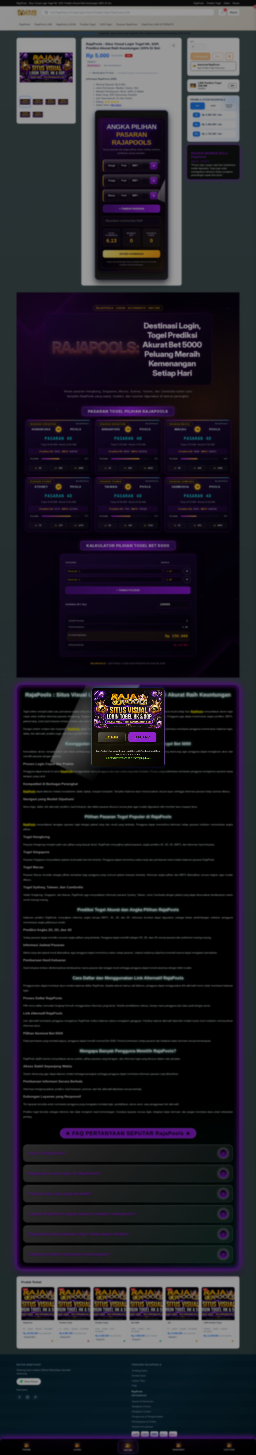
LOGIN (112, 737)
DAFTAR (142, 737)
